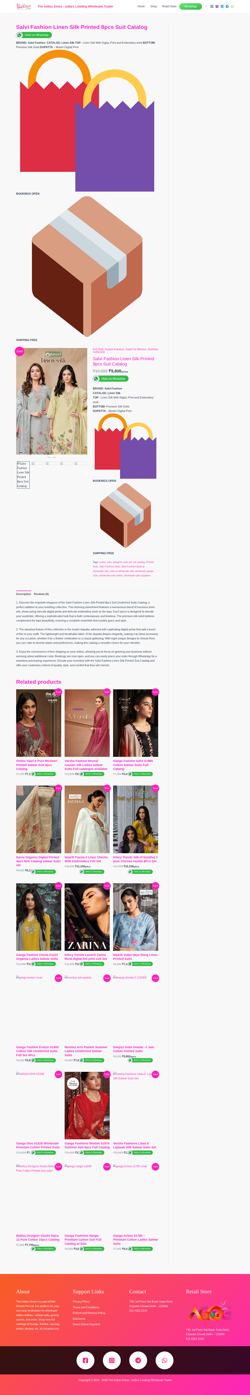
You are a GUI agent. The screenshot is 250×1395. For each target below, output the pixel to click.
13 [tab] (82, 454)
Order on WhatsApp (36, 34)
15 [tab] (54, 459)
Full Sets (98, 349)
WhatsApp (190, 6)
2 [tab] (26, 454)
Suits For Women (136, 349)
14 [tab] (49, 459)
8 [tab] (57, 454)
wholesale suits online (111, 575)
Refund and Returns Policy (89, 1313)
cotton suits (105, 562)
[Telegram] (227, 6)
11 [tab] (72, 454)
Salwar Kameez (114, 349)
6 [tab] (46, 454)
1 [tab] (21, 454)
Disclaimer (79, 1318)
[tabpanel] (51, 401)
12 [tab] (77, 454)
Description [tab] (23, 594)
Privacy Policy (81, 1301)
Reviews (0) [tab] (41, 594)
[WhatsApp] (232, 6)
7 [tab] (51, 454)
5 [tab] (41, 454)
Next (86, 474)
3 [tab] (31, 454)
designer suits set (122, 562)
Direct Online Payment (86, 1324)
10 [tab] (67, 454)
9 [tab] (62, 454)
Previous (16, 474)
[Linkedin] (222, 6)
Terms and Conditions (86, 1307)
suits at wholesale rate (122, 571)
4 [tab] (36, 454)
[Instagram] (217, 6)
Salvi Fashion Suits (109, 566)
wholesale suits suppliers (137, 575)
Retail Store (169, 6)
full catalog (139, 562)
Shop (153, 6)
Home (141, 6)
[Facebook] (211, 6)
